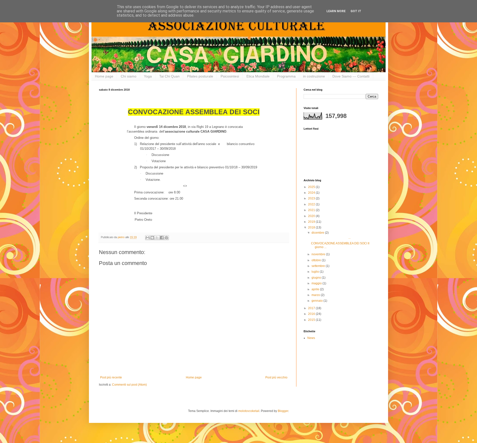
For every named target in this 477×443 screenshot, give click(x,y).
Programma (286, 76)
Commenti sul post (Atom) (129, 384)
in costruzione (314, 76)
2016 (312, 314)
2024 (312, 192)
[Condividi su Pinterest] (166, 237)
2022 (312, 204)
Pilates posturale (200, 76)
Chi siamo (128, 76)
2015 (312, 320)
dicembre (318, 232)
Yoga (148, 76)
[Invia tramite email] (147, 237)
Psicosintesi (230, 76)
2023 (312, 198)
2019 (312, 221)
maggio (317, 283)
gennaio (317, 300)
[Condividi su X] (157, 237)
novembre (319, 254)
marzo (316, 295)
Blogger (283, 411)
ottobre (317, 260)
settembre (319, 266)
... (331, 237)
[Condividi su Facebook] (161, 237)
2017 (312, 308)
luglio (316, 271)
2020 (312, 216)
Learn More (336, 11)
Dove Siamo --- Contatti (350, 76)
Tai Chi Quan (169, 76)
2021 (312, 210)
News (311, 338)
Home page (104, 76)
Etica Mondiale (258, 76)
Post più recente (111, 377)
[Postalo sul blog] (152, 237)
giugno (317, 277)
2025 (312, 187)
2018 (312, 227)
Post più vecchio (276, 377)
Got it (356, 11)
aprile (316, 289)
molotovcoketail (248, 411)
